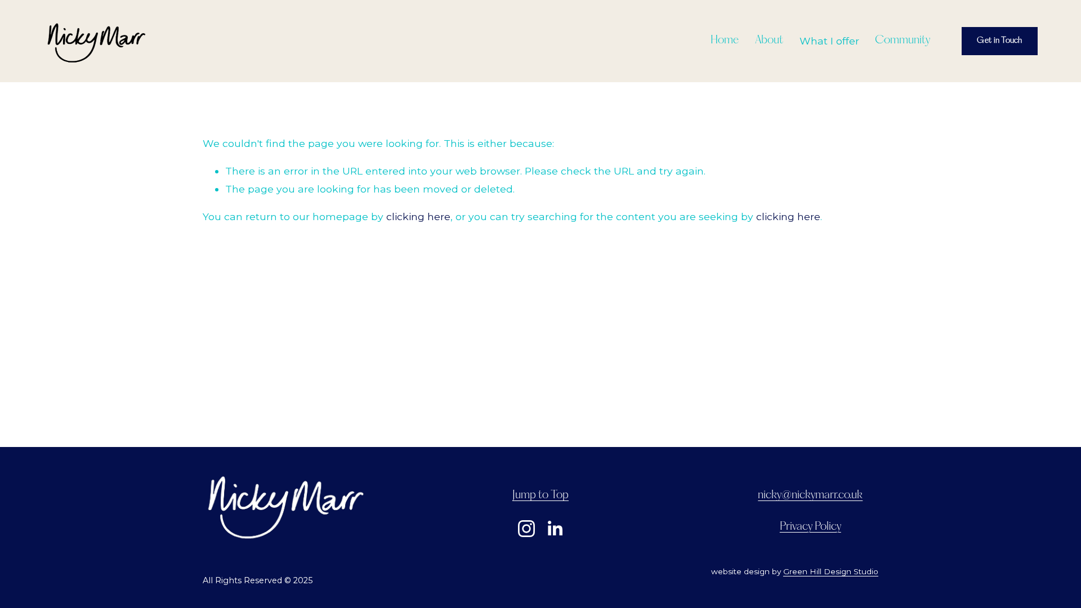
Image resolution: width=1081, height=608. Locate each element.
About (769, 40)
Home (725, 40)
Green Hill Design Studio (830, 571)
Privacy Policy (810, 527)
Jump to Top (540, 495)
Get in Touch (999, 40)
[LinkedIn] (555, 529)
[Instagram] (526, 529)
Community (902, 40)
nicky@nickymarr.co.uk (810, 495)
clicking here (418, 216)
